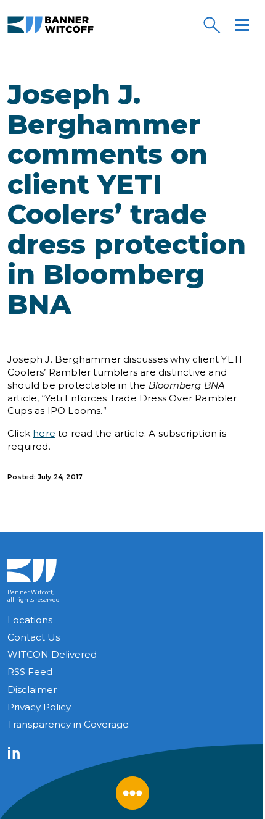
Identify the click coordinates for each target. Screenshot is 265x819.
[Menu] (242, 24)
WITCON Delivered (52, 654)
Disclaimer (32, 689)
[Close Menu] (132, 793)
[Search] (211, 24)
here (44, 433)
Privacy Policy (39, 707)
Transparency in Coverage (68, 724)
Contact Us (33, 637)
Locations (29, 620)
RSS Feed (29, 672)
